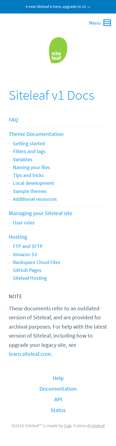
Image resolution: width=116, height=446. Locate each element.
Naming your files (31, 167)
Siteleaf (58, 50)
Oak (68, 426)
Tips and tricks (28, 175)
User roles (24, 222)
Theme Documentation (36, 134)
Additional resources (35, 199)
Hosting (18, 237)
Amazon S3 (25, 254)
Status (58, 410)
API (58, 399)
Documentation (58, 389)
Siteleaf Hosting (30, 278)
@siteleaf (96, 426)
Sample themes (29, 191)
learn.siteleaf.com (30, 354)
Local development (33, 183)
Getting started (29, 143)
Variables (22, 159)
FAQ (13, 120)
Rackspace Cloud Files (36, 262)
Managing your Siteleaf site (40, 213)
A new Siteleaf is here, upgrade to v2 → (58, 6)
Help (58, 378)
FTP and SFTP (28, 246)
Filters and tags (29, 151)
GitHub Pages (27, 270)
